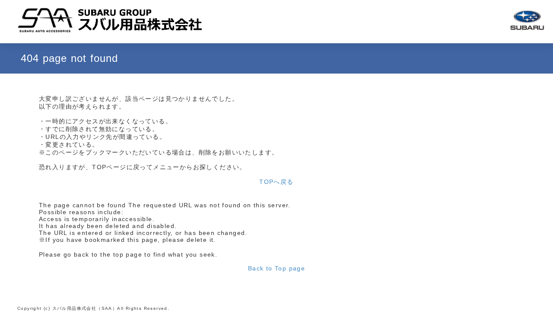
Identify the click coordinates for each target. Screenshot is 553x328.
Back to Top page (276, 268)
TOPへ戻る (276, 181)
